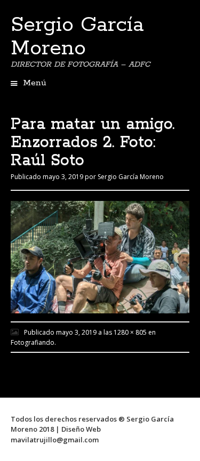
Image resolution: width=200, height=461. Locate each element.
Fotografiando (32, 342)
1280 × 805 (130, 332)
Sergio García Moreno (77, 37)
